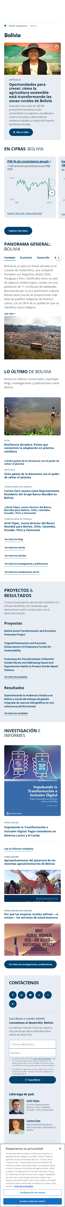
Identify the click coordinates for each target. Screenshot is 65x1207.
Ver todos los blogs (14, 539)
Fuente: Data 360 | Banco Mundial (24, 213)
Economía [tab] (26, 257)
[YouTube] (30, 995)
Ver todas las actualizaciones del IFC (22, 571)
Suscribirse (34, 1080)
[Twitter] (48, 995)
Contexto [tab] (9, 257)
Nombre (15, 1053)
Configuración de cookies (32, 1192)
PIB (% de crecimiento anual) (28, 161)
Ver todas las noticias (15, 547)
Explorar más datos (18, 230)
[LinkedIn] (21, 995)
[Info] (13, 1004)
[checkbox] (10, 1069)
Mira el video (22, 132)
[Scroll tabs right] (58, 257)
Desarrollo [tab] (43, 257)
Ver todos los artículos (15, 555)
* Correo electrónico (22, 1044)
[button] (51, 192)
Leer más (8, 313)
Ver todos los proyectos (15, 676)
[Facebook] (13, 995)
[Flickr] (39, 995)
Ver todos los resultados (16, 713)
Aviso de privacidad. (23, 1186)
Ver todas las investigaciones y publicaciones (26, 563)
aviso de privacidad (41, 1058)
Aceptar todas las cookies (32, 1201)
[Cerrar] (60, 1148)
